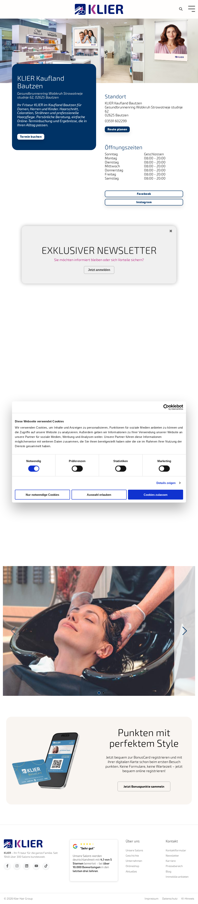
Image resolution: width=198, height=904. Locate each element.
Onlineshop (132, 866)
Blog (168, 871)
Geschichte (132, 855)
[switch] (77, 469)
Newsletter (172, 855)
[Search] (181, 9)
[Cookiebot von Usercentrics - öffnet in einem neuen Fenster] (166, 407)
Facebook (144, 194)
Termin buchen (31, 137)
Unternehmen (134, 860)
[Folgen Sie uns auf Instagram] (17, 866)
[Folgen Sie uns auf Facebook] (7, 866)
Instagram (144, 202)
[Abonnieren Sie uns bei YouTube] (36, 866)
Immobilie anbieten (177, 876)
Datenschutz (170, 898)
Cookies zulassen (155, 494)
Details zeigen (166, 483)
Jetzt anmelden (99, 270)
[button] (184, 631)
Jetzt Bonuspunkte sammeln (144, 786)
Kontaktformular (176, 850)
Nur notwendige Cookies (42, 494)
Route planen (117, 129)
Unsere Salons (134, 850)
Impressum (151, 898)
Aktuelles (131, 871)
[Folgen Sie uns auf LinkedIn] (26, 866)
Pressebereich (174, 866)
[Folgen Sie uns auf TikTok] (46, 866)
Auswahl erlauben (99, 494)
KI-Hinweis (187, 898)
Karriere (171, 860)
